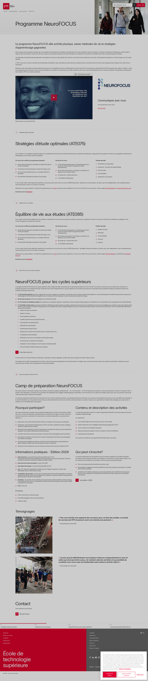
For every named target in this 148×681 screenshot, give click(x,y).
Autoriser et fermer (110, 674)
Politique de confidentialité (125, 669)
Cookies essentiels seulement (126, 674)
